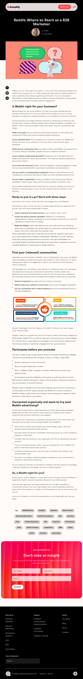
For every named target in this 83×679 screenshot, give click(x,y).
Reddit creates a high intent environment (29, 393)
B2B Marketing (28, 510)
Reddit (14, 91)
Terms (50, 674)
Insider (70, 527)
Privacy (43, 674)
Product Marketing (31, 521)
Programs (56, 521)
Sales (17, 521)
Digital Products (32, 527)
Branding (70, 516)
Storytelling (69, 521)
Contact (65, 632)
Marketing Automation (24, 516)
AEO (60, 516)
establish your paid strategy (46, 427)
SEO (45, 521)
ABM (60, 527)
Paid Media (10, 649)
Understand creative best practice (33, 448)
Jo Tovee (45, 31)
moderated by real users (58, 257)
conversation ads (28, 451)
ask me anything (62, 370)
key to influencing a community (59, 121)
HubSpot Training (41, 636)
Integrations (48, 527)
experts (42, 465)
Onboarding (56, 533)
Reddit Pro (27, 338)
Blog (64, 623)
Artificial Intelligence (45, 516)
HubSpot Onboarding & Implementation (40, 621)
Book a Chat (64, 7)
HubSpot (42, 510)
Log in (47, 213)
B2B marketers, (68, 93)
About (64, 628)
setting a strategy (56, 186)
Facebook (43, 533)
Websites (54, 510)
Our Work (66, 619)
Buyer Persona (68, 510)
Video (19, 527)
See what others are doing (25, 433)
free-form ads (43, 451)
